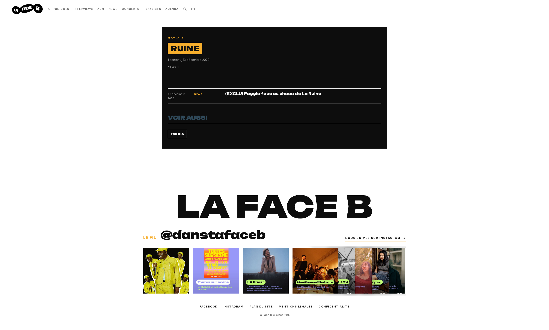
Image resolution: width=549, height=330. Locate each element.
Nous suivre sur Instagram (375, 238)
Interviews (83, 9)
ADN (100, 9)
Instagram (233, 306)
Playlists (152, 9)
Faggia (177, 134)
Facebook (208, 306)
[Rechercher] (185, 9)
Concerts (130, 9)
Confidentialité (334, 306)
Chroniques (58, 9)
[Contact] (193, 9)
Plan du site (261, 306)
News (113, 9)
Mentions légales (296, 306)
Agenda (172, 9)
